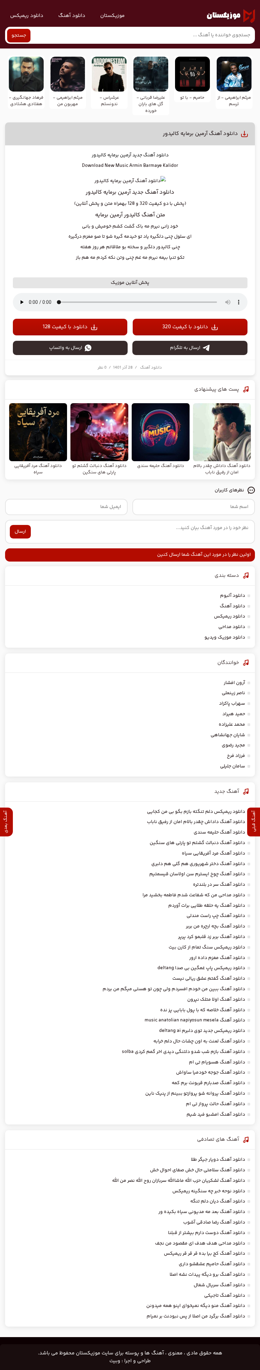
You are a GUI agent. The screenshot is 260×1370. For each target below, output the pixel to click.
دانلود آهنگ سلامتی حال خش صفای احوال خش (197, 1170)
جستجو (19, 35)
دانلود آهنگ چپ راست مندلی (216, 916)
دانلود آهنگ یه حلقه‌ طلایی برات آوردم (206, 905)
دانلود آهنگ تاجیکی (224, 1295)
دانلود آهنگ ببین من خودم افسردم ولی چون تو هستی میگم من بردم (174, 989)
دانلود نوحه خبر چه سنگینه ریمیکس (208, 1191)
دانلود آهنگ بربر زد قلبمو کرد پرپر (211, 937)
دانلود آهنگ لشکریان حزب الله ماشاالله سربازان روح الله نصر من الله (178, 1181)
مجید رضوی (233, 745)
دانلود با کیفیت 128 (65, 327)
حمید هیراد (233, 714)
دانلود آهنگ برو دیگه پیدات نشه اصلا (207, 1274)
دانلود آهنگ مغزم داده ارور (217, 958)
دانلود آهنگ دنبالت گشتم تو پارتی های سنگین (197, 843)
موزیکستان (112, 16)
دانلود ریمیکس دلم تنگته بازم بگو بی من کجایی (196, 812)
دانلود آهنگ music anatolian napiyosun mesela (195, 1020)
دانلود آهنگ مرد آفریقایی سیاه (213, 853)
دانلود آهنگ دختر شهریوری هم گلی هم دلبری (198, 864)
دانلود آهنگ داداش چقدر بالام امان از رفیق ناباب (196, 822)
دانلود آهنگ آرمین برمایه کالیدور (200, 134)
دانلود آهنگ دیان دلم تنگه (217, 1201)
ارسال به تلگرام (185, 348)
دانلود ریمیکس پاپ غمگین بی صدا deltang (201, 968)
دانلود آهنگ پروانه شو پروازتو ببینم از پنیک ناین (195, 1093)
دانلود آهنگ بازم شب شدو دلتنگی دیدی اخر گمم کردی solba (183, 1052)
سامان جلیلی (232, 766)
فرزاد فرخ (236, 756)
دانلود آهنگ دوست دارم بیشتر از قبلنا (206, 1233)
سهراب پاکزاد (232, 703)
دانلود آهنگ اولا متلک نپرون (216, 999)
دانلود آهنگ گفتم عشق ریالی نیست (208, 978)
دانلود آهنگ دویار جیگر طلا (218, 1159)
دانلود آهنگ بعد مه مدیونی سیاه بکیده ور (201, 1212)
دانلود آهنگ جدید (150, 155)
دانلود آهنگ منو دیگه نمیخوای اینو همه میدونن (195, 1306)
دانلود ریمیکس (26, 16)
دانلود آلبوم (232, 596)
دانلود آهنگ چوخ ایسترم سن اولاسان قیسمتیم (197, 874)
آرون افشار (234, 683)
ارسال (20, 531)
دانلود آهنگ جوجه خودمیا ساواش (210, 1072)
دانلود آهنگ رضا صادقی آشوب (214, 1222)
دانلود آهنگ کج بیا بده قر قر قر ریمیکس (204, 1253)
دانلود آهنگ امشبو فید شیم (216, 1114)
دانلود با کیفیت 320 (185, 327)
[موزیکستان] (231, 16)
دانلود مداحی (231, 627)
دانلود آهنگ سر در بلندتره (219, 884)
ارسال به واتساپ (65, 348)
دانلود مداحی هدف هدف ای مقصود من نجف (200, 1243)
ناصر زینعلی (233, 693)
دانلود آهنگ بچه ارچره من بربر (215, 926)
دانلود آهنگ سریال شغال (219, 1285)
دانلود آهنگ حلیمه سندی (219, 832)
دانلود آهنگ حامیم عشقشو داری (212, 1264)
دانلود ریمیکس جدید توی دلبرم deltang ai (202, 1031)
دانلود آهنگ (71, 16)
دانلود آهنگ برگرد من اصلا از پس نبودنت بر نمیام (196, 1316)
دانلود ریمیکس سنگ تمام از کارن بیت (207, 947)
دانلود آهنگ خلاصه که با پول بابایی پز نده (202, 1010)
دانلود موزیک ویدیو (224, 637)
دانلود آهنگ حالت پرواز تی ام (215, 1104)
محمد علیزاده (232, 724)
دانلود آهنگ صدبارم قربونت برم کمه (208, 1083)
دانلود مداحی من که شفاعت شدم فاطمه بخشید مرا (194, 895)
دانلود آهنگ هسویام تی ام (217, 1062)
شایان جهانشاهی (228, 735)
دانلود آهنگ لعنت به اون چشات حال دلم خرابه (199, 1041)
